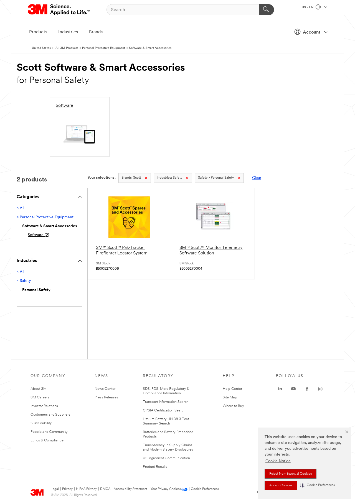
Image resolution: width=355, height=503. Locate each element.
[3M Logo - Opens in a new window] (59, 9)
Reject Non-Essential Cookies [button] (290, 474)
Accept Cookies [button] (280, 485)
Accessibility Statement (130, 489)
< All (20, 208)
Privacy (67, 489)
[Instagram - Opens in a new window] (320, 389)
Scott (131, 178)
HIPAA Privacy (86, 489)
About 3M (39, 389)
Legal (55, 489)
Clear (256, 178)
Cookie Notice (278, 461)
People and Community (49, 432)
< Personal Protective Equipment (45, 217)
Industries (68, 32)
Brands (96, 32)
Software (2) (38, 235)
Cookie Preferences (205, 489)
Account (311, 32)
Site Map (230, 397)
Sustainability (41, 423)
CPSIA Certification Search (164, 410)
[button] (317, 485)
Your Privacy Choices (166, 489)
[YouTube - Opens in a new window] (293, 389)
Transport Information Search (166, 402)
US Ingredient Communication (166, 458)
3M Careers (40, 397)
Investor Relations (44, 406)
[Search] (266, 9)
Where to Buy (233, 406)
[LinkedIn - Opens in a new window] (280, 389)
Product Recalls (155, 467)
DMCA (105, 489)
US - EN (308, 7)
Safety (169, 178)
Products (38, 32)
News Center (105, 389)
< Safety (24, 281)
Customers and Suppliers (50, 414)
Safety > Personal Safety (216, 178)
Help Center (232, 389)
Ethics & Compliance (47, 440)
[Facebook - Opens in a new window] (307, 389)
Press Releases (106, 397)
